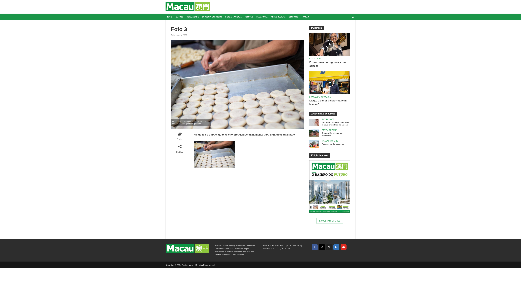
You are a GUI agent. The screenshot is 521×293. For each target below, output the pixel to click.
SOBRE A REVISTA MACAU (274, 246)
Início (169, 17)
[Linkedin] (336, 247)
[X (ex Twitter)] (329, 247)
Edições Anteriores (329, 221)
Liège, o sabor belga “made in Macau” (328, 102)
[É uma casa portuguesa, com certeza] (329, 44)
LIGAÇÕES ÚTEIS (283, 249)
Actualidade (193, 17)
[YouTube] (344, 247)
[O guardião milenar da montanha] (314, 133)
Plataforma (262, 17)
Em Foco (179, 17)
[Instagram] (322, 247)
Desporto (293, 17)
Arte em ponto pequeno (333, 144)
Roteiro (334, 141)
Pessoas (249, 17)
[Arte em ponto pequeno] (314, 144)
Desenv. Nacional (233, 17)
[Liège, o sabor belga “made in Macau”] (329, 82)
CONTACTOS (268, 249)
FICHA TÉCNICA (294, 246)
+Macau (305, 17)
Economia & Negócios (212, 17)
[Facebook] (315, 247)
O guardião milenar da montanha (332, 134)
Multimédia (316, 28)
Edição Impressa (319, 155)
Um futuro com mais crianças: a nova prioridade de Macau (336, 123)
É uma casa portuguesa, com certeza (327, 64)
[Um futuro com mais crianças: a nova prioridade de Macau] (314, 122)
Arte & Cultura (278, 17)
